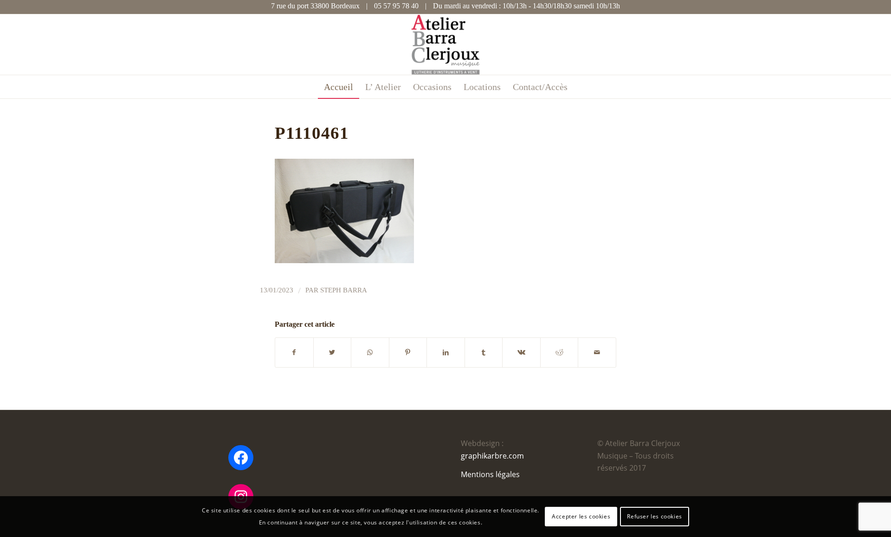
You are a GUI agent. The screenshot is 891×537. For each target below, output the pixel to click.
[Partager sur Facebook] (294, 352)
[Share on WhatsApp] (370, 352)
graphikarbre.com (492, 456)
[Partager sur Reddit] (559, 352)
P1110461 (312, 132)
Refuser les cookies (654, 516)
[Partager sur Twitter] (332, 352)
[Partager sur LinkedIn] (446, 352)
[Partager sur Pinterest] (408, 352)
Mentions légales (490, 474)
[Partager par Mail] (597, 352)
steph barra (343, 290)
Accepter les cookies (581, 516)
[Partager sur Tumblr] (484, 352)
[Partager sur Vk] (521, 352)
